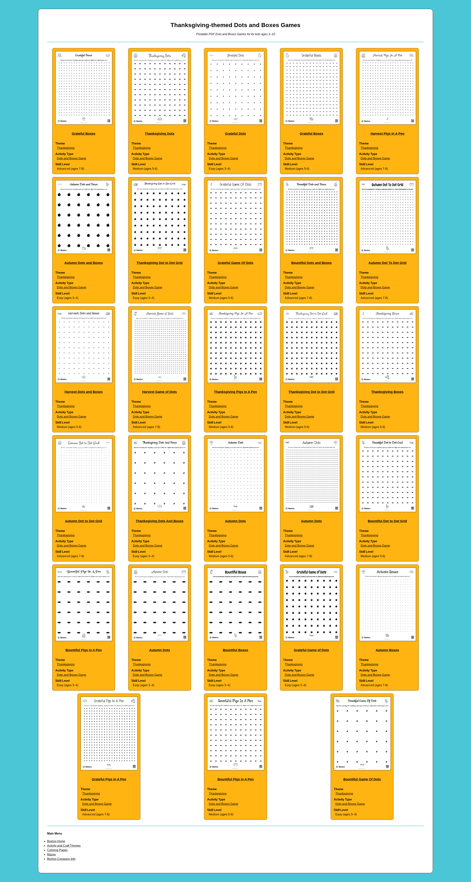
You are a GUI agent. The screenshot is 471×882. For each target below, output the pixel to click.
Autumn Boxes (387, 650)
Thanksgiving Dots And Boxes (159, 521)
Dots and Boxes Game (71, 158)
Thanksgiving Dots (159, 133)
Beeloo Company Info (61, 858)
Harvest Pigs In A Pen (387, 133)
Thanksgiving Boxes (387, 392)
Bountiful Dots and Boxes (311, 263)
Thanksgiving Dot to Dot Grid (160, 263)
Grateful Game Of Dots (235, 263)
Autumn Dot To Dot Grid (387, 263)
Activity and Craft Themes (64, 845)
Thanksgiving (66, 147)
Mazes (51, 854)
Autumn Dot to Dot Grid (83, 521)
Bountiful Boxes (235, 650)
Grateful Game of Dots (311, 650)
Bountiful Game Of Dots (362, 779)
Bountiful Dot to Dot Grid (387, 521)
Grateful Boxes (83, 133)
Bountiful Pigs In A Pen (83, 650)
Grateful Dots (235, 133)
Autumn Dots (235, 521)
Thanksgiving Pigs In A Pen (235, 392)
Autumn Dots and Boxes (83, 263)
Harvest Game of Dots (159, 392)
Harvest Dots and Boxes (84, 392)
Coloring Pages (57, 850)
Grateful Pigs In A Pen (109, 779)
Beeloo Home (56, 841)
